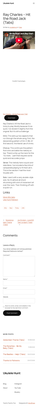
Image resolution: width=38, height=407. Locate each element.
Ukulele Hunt (8, 3)
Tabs (20, 27)
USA (23, 208)
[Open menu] (34, 3)
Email (5, 288)
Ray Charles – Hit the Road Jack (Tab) (15, 114)
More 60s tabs (9, 197)
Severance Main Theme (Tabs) (8, 222)
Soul (11, 208)
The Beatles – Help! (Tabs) (14, 354)
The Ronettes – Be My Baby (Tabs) (12, 347)
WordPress (31, 403)
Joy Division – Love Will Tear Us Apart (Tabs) (26, 221)
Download (11, 118)
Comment (6, 255)
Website (5, 297)
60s (5, 208)
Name (5, 279)
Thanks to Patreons (11, 360)
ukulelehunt (13, 27)
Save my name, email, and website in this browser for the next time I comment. (18, 307)
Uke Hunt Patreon (10, 199)
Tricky (17, 208)
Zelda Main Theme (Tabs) (14, 340)
